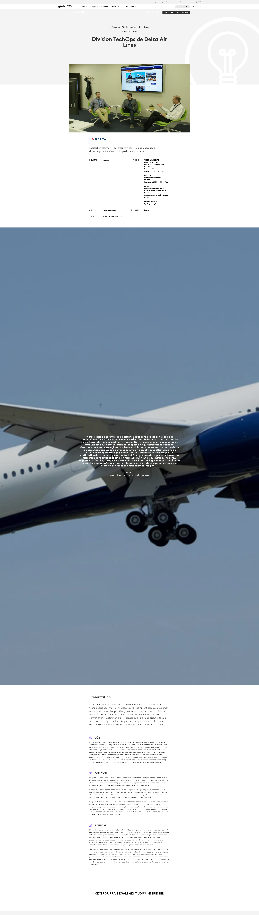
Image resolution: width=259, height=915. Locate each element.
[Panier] (199, 6)
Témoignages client (129, 27)
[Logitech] (67, 6)
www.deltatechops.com (112, 216)
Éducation (183, 1)
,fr (200, 2)
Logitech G (164, 1)
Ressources (116, 27)
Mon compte (193, 6)
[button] (76, 12)
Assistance (190, 2)
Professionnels (174, 1)
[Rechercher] (182, 6)
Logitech (156, 1)
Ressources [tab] (117, 6)
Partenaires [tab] (131, 6)
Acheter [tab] (83, 6)
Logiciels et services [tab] (99, 6)
